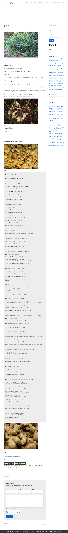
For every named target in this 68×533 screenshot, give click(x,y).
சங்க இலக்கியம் (41, 2)
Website (33, 489)
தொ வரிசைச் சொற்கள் (60, 75)
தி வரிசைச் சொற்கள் (57, 125)
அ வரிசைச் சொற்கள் (53, 58)
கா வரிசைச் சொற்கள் (59, 65)
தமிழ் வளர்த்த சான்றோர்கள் (20, 463)
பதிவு (32, 465)
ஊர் (60, 62)
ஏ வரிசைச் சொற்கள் (54, 63)
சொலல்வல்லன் (29, 2)
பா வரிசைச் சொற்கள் (60, 78)
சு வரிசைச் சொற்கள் (53, 72)
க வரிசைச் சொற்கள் (58, 112)
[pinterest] (54, 44)
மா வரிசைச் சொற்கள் (56, 83)
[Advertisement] (34, 13)
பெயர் (51, 28)
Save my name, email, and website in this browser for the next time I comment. (21, 508)
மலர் (56, 81)
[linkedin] (55, 44)
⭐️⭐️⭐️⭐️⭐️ (24, 465)
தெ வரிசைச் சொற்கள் (54, 75)
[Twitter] (52, 44)
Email (20, 489)
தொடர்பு (62, 2)
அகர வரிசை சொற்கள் (56, 2)
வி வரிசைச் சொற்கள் (57, 89)
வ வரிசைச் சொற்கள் (56, 87)
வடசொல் (54, 85)
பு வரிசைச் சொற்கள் (57, 80)
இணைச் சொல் (55, 60)
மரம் (55, 81)
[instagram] (57, 44)
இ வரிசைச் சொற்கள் (56, 108)
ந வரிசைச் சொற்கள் (59, 128)
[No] (66, 531)
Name (7, 489)
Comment (8, 493)
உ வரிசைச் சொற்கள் (56, 62)
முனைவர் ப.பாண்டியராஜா (9, 463)
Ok (60, 531)
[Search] (63, 52)
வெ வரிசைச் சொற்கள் (58, 145)
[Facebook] (50, 44)
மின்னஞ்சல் (51, 34)
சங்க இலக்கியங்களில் (9, 456)
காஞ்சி (8, 315)
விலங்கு (53, 89)
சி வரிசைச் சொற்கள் (56, 122)
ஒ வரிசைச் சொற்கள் (59, 63)
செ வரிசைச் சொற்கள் (59, 72)
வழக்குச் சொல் (47, 2)
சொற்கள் (34, 2)
